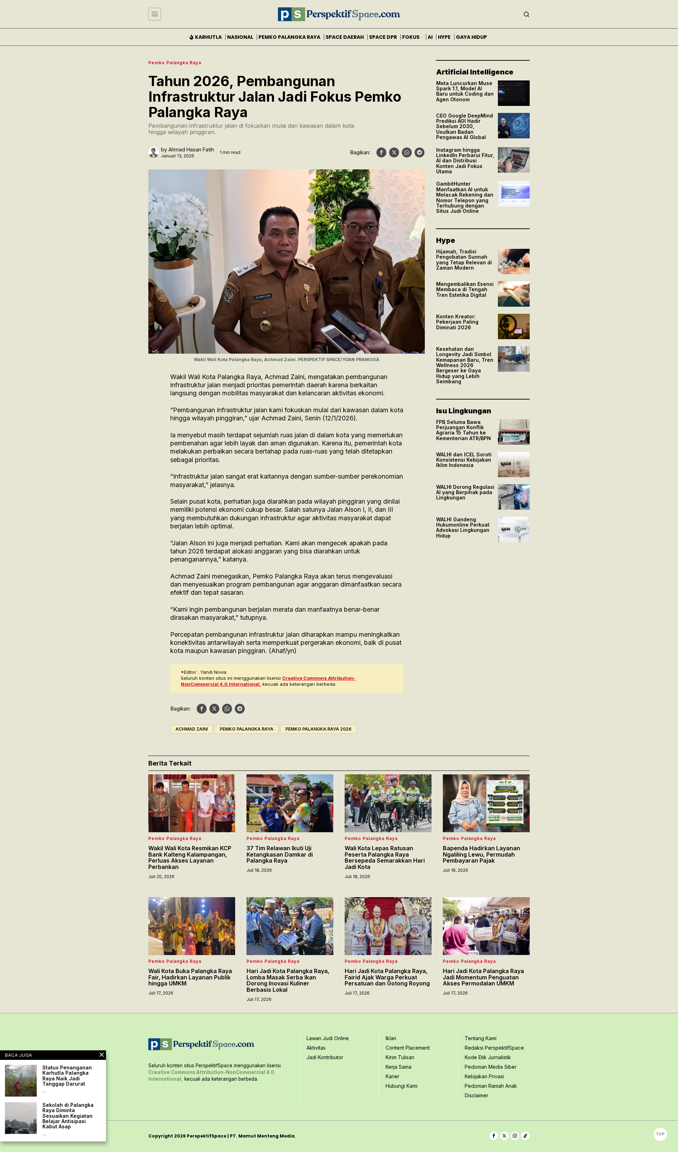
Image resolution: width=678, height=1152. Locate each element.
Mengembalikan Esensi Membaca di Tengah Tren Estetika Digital (465, 289)
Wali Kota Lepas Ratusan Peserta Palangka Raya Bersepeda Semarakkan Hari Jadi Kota (385, 857)
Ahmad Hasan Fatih (191, 149)
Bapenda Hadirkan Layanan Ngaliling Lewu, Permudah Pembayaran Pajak (481, 854)
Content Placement (408, 1048)
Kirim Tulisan (400, 1057)
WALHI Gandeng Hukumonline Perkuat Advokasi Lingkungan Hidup (462, 528)
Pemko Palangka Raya (174, 62)
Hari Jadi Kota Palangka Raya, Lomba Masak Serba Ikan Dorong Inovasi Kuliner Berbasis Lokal (287, 980)
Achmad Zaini (192, 729)
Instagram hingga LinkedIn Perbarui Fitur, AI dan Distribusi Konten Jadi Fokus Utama (465, 160)
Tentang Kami (480, 1038)
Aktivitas (316, 1048)
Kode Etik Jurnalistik (488, 1057)
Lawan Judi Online (328, 1038)
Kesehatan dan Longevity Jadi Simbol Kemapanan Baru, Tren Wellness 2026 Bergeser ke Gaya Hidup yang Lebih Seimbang (464, 365)
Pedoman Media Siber (491, 1067)
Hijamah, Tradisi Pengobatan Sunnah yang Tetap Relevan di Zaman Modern (464, 260)
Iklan (391, 1038)
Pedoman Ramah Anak (491, 1086)
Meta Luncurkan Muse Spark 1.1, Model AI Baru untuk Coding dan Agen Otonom (465, 91)
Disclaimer (476, 1095)
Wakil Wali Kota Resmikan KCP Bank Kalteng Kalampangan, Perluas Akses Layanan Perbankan (189, 857)
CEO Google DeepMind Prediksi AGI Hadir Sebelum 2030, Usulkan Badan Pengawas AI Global (464, 126)
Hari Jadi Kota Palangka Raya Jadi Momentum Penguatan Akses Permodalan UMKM (483, 977)
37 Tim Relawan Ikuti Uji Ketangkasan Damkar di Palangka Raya (279, 854)
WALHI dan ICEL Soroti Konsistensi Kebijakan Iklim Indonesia (464, 460)
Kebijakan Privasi (484, 1076)
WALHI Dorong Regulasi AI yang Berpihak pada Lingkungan (465, 492)
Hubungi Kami (401, 1086)
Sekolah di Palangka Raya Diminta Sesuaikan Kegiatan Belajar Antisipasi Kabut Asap (68, 1115)
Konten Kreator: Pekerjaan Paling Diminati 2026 (457, 322)
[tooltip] (381, 152)
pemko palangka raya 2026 (318, 729)
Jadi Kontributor (325, 1057)
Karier (392, 1076)
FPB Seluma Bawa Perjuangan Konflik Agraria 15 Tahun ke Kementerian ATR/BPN (463, 430)
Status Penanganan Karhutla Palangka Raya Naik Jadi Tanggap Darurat (67, 1076)
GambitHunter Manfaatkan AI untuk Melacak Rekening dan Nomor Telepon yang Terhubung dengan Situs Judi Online (464, 197)
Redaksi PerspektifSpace (494, 1048)
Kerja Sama (398, 1067)
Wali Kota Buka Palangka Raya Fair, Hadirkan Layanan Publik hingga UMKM (190, 977)
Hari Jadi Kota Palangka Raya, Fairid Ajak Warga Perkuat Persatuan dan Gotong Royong (387, 977)
